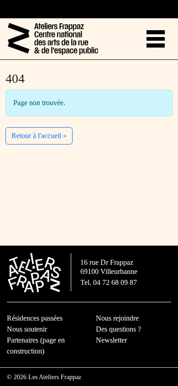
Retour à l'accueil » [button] (39, 135)
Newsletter (111, 340)
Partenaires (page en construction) (36, 345)
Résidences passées (35, 318)
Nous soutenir (27, 329)
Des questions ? (118, 329)
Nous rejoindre (117, 318)
